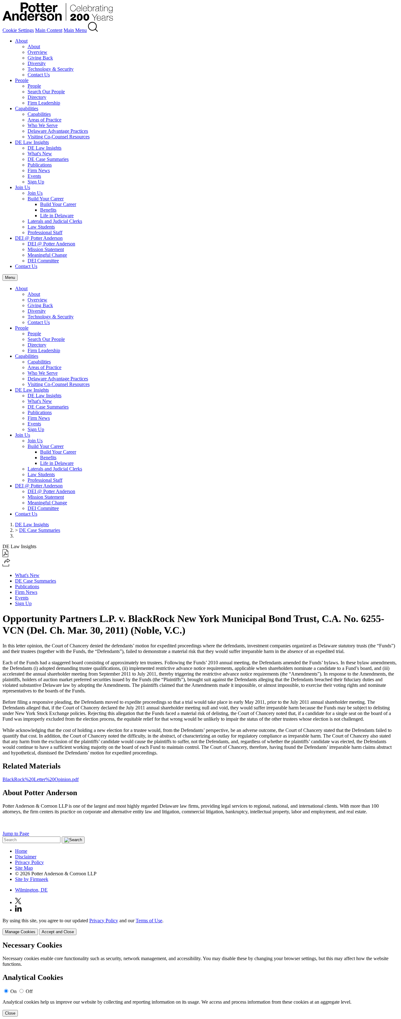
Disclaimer (25, 856)
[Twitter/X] (18, 902)
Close (10, 1013)
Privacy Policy (29, 862)
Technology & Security (51, 69)
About (21, 41)
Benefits (48, 210)
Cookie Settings (18, 30)
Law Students (41, 226)
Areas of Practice (44, 119)
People (22, 80)
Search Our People (46, 91)
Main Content (48, 30)
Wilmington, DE (31, 890)
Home (21, 851)
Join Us (22, 187)
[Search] (93, 30)
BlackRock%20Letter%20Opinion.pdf (41, 779)
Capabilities (26, 108)
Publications (40, 164)
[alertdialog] (200, 978)
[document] (200, 978)
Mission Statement (46, 249)
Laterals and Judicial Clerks (55, 221)
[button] (6, 564)
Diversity (37, 63)
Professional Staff (45, 232)
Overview (37, 52)
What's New (40, 153)
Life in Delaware (57, 215)
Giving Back (40, 57)
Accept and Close (58, 931)
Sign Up (36, 181)
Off (29, 991)
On (13, 991)
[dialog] (200, 926)
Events (34, 176)
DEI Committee (43, 260)
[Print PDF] (5, 555)
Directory (37, 97)
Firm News (39, 170)
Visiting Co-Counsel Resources (59, 136)
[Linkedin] (18, 910)
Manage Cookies (20, 931)
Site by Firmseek (31, 879)
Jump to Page (16, 833)
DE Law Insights (32, 142)
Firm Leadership (44, 103)
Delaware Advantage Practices (58, 131)
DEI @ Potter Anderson (39, 238)
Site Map (24, 868)
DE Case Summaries (48, 159)
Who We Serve (43, 125)
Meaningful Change (47, 255)
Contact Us (39, 74)
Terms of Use (149, 920)
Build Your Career (46, 198)
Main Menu (75, 30)
